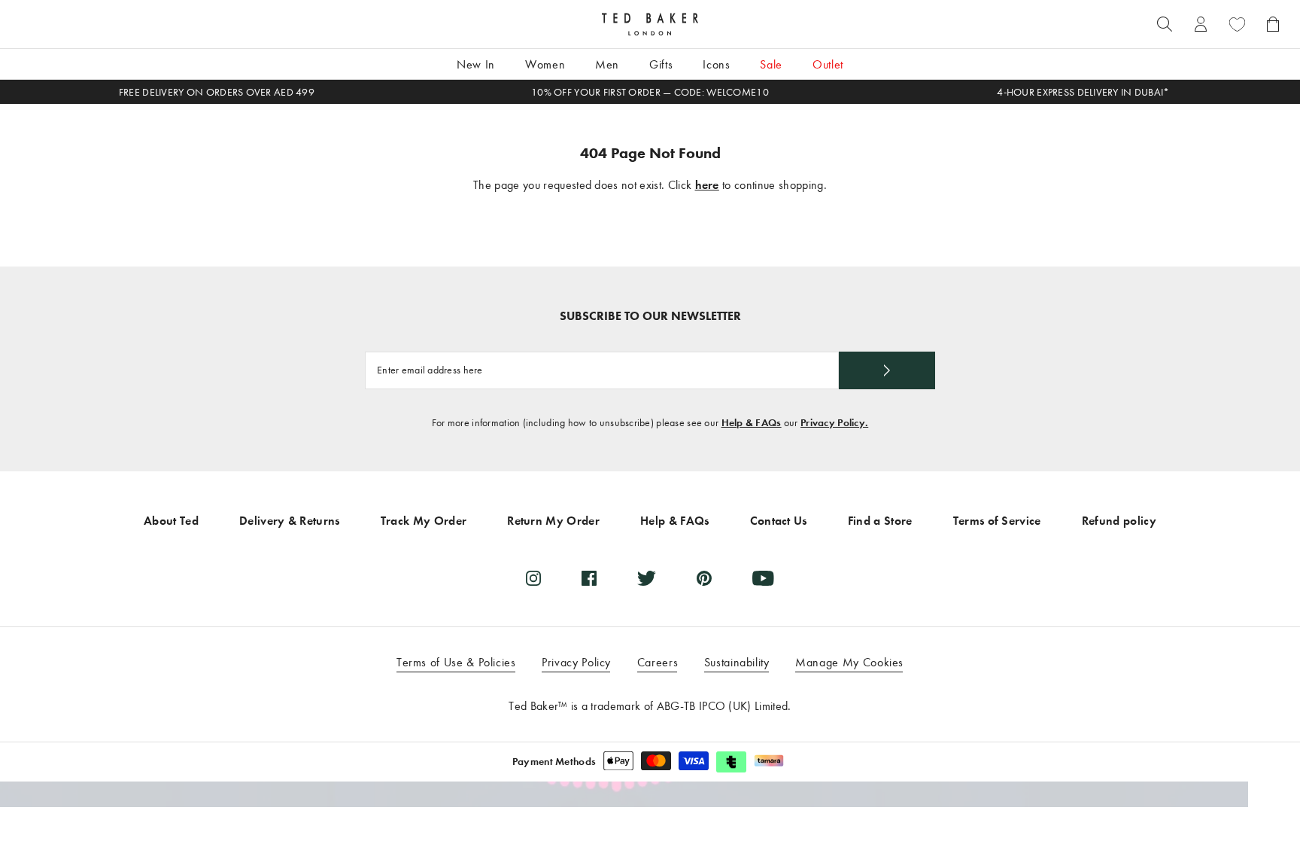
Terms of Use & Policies (456, 662)
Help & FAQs (751, 422)
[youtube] (763, 578)
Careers (657, 662)
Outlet (827, 64)
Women (545, 64)
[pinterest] (704, 578)
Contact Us (778, 520)
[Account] (1201, 24)
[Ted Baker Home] (650, 24)
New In (476, 64)
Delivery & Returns (289, 520)
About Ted (171, 520)
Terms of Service (997, 520)
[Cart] (1273, 24)
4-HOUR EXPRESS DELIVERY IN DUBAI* (1083, 92)
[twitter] (646, 578)
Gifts (661, 64)
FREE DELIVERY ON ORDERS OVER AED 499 (216, 92)
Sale (771, 64)
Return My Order (553, 520)
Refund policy (1119, 520)
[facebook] (589, 578)
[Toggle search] (1165, 24)
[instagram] (533, 578)
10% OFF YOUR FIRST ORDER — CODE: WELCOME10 (650, 92)
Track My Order (423, 520)
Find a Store (880, 520)
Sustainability (737, 662)
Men (607, 64)
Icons (716, 64)
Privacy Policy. (834, 422)
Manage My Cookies (849, 662)
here (707, 185)
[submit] (887, 370)
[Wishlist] (1237, 24)
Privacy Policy (576, 662)
